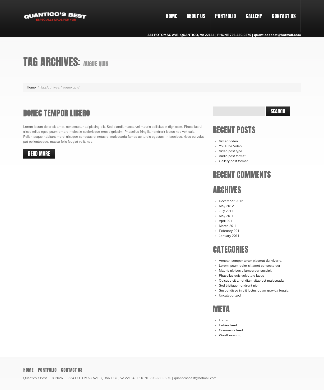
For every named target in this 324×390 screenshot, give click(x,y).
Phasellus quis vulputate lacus (241, 275)
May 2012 (226, 206)
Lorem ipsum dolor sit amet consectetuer (249, 265)
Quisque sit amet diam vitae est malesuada (251, 280)
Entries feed (228, 325)
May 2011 (226, 216)
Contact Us (284, 16)
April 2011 (226, 221)
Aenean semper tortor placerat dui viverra (250, 260)
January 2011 (229, 236)
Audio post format (232, 156)
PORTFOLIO (223, 12)
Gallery (254, 16)
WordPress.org (230, 335)
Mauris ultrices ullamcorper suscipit (245, 270)
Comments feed (231, 330)
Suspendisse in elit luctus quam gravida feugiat (254, 290)
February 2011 (230, 231)
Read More (39, 153)
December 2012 (231, 201)
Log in (223, 320)
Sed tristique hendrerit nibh (239, 285)
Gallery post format (233, 161)
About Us (196, 16)
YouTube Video (230, 146)
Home (171, 16)
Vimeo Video (228, 141)
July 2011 (226, 211)
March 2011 (228, 226)
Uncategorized (230, 295)
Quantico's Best (37, 378)
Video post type (230, 151)
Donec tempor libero (56, 113)
